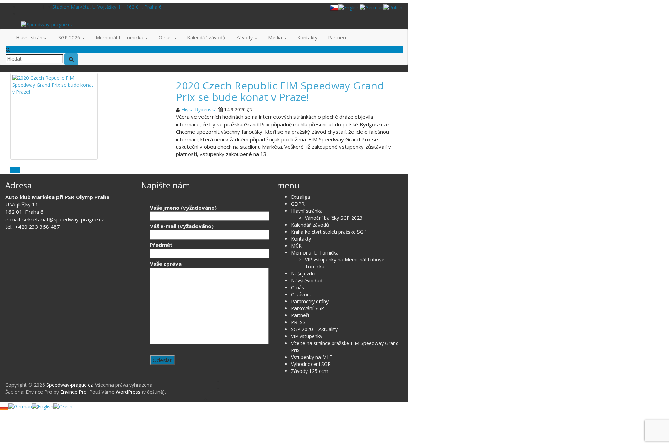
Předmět (161, 244)
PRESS (298, 322)
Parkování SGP (307, 308)
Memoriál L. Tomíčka (120, 37)
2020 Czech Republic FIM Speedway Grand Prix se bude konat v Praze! (280, 91)
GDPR (298, 204)
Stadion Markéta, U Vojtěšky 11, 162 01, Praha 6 (107, 6)
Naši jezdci (303, 273)
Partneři (337, 37)
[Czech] (334, 7)
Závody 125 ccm (309, 371)
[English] (349, 7)
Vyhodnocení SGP (311, 364)
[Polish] (392, 7)
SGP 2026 (70, 37)
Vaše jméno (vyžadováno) (183, 207)
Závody (245, 37)
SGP (15, 170)
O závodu (302, 294)
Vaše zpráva (166, 263)
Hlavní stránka (32, 37)
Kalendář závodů (206, 37)
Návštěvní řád (306, 280)
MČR (296, 245)
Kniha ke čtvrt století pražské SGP (329, 231)
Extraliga (300, 197)
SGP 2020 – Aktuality (314, 329)
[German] (371, 7)
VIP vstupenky (306, 336)
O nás (166, 37)
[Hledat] (71, 59)
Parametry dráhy (310, 301)
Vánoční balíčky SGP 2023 (333, 217)
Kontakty (307, 37)
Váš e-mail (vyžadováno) (182, 225)
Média (275, 37)
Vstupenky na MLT (312, 357)
